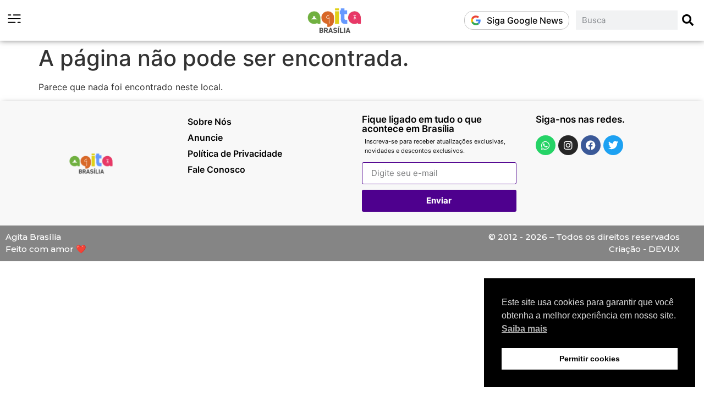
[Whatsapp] (546, 145)
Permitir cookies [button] (589, 358)
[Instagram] (568, 145)
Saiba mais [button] (524, 328)
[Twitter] (613, 145)
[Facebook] (591, 145)
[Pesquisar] (688, 20)
